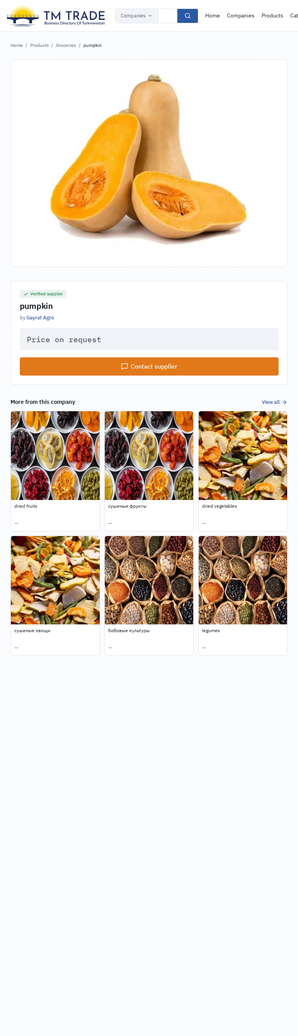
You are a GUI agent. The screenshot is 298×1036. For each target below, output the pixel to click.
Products (272, 15)
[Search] (187, 16)
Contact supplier (154, 366)
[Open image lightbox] (149, 163)
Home (212, 15)
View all (271, 402)
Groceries (66, 45)
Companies (133, 15)
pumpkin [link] (92, 45)
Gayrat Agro (40, 317)
